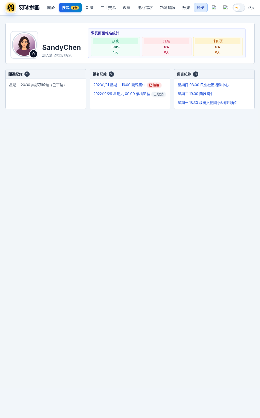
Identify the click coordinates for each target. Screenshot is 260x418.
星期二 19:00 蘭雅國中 (196, 94)
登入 (251, 7)
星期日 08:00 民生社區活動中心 (203, 85)
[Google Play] (225, 8)
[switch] (239, 8)
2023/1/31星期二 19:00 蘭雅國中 (126, 85)
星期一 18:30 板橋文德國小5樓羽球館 (207, 102)
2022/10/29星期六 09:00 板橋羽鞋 (128, 94)
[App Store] (214, 8)
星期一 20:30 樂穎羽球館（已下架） (38, 85)
